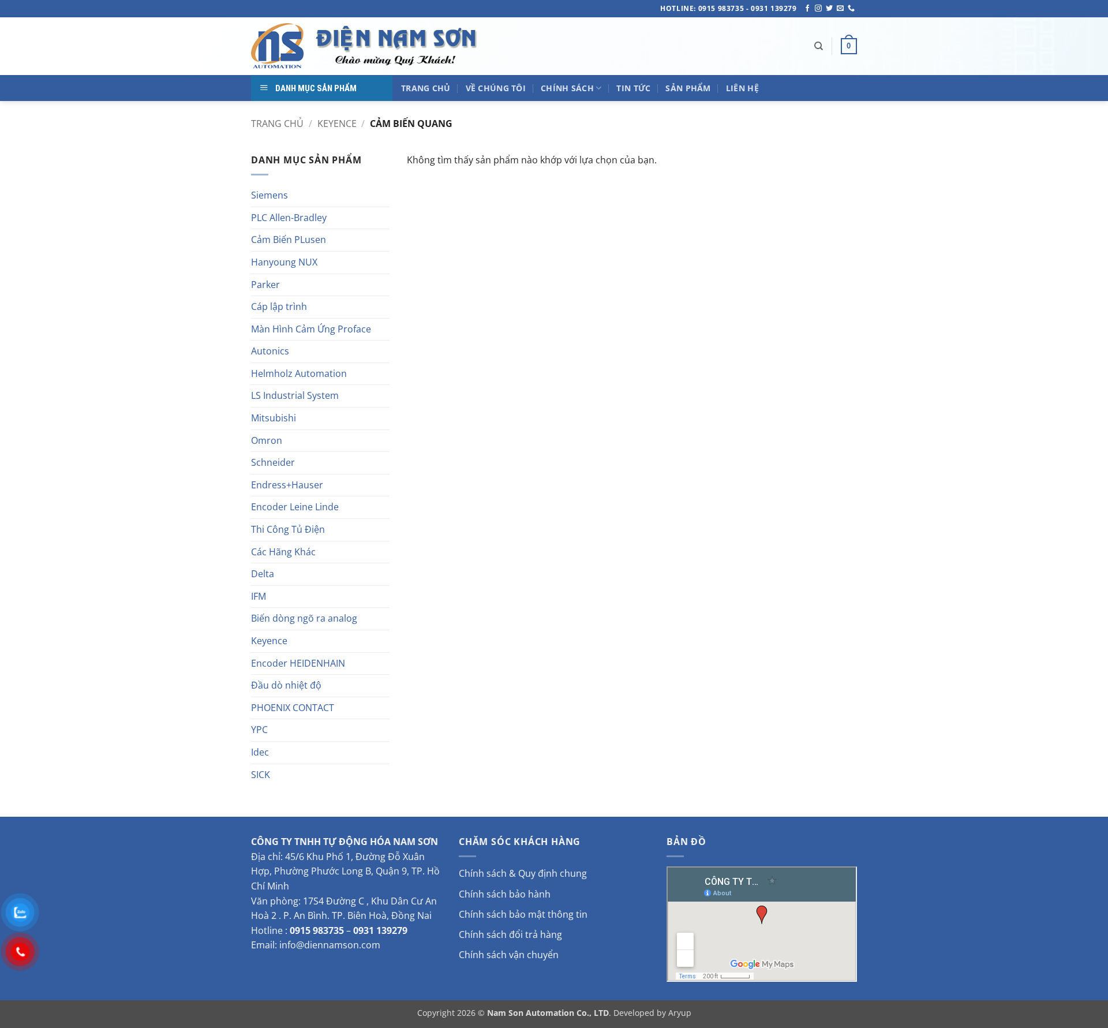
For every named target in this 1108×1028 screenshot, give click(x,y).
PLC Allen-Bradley (289, 217)
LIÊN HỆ (742, 88)
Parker (265, 284)
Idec (260, 752)
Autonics (270, 351)
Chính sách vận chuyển (509, 954)
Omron (266, 440)
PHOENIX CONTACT (292, 707)
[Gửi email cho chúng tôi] (840, 9)
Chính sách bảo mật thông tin (523, 914)
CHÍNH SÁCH (567, 88)
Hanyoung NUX (284, 262)
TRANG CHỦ (426, 88)
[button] (849, 46)
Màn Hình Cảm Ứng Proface (311, 329)
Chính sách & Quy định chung (523, 873)
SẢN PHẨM (687, 88)
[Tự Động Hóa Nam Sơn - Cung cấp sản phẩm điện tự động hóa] (366, 46)
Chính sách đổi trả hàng (510, 934)
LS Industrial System (295, 395)
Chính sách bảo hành (505, 894)
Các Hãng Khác (283, 551)
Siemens (269, 195)
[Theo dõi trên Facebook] (807, 9)
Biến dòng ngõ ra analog (304, 618)
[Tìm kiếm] (818, 46)
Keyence (337, 123)
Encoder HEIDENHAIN (298, 663)
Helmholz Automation (299, 373)
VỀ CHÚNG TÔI (496, 88)
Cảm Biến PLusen (288, 239)
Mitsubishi (273, 418)
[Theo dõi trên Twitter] (829, 9)
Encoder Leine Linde (295, 506)
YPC (259, 729)
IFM (258, 596)
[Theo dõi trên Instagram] (818, 9)
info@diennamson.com (329, 945)
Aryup (679, 1012)
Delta (262, 573)
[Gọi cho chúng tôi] (851, 9)
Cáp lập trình (279, 306)
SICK (260, 774)
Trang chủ (277, 123)
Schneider (273, 462)
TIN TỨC (633, 88)
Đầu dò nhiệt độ (286, 685)
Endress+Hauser (287, 485)
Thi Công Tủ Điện (288, 529)
